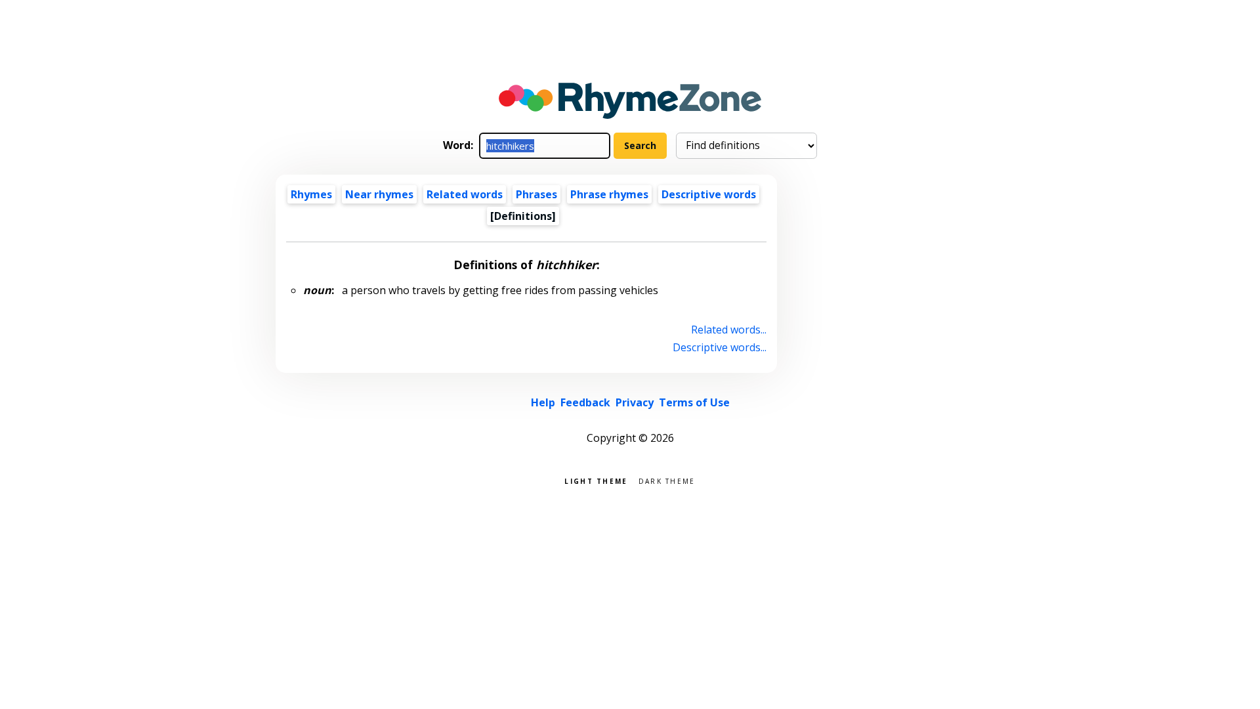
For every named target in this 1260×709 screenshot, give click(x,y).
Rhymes (311, 194)
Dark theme (667, 480)
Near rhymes (379, 194)
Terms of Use (694, 402)
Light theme (595, 480)
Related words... (728, 329)
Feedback (585, 402)
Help (543, 402)
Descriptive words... (719, 347)
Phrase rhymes (609, 194)
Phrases (536, 194)
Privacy (635, 402)
